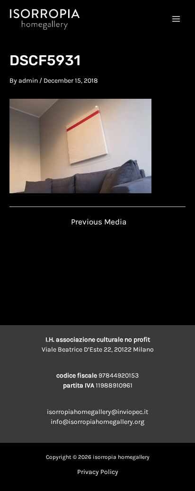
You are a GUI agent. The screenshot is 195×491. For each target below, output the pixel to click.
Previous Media (98, 222)
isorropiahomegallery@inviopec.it (97, 412)
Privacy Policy (97, 472)
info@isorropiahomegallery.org (97, 422)
